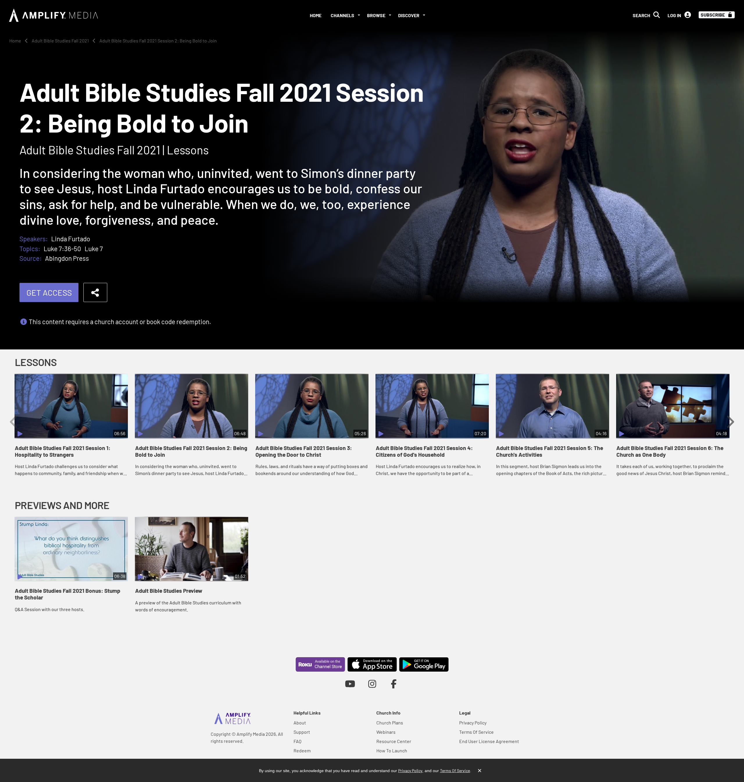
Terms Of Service (476, 732)
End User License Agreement (489, 741)
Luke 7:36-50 (62, 248)
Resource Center (393, 741)
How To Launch (391, 750)
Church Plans (389, 722)
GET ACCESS (49, 292)
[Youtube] (350, 683)
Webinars (386, 732)
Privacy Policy (473, 722)
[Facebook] (394, 683)
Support (302, 732)
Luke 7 (94, 248)
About (300, 722)
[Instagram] (372, 683)
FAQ (297, 741)
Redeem (302, 750)
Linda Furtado (70, 238)
